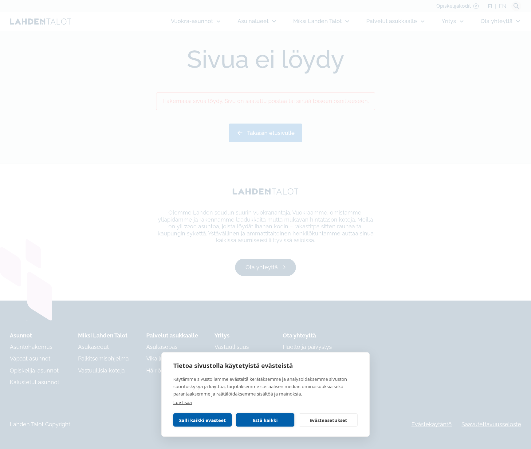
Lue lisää (182, 402)
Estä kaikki (265, 420)
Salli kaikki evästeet (202, 420)
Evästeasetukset (328, 420)
